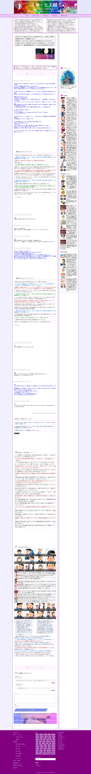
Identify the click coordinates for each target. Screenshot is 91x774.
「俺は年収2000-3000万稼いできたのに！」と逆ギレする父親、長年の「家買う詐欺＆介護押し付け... (33, 636)
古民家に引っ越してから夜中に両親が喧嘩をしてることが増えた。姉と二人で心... (61, 30)
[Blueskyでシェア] (33, 73)
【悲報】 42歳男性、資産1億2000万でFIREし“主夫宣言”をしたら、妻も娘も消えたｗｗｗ (32, 183)
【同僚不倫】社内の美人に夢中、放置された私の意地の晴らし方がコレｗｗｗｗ (30, 319)
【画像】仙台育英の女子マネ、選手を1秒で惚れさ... (45, 628)
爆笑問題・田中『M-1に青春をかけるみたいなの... (24, 623)
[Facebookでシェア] (36, 73)
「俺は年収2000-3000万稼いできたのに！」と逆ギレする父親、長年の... (27, 30)
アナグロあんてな (61, 744)
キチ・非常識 (17, 433)
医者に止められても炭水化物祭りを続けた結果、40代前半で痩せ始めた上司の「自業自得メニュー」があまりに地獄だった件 (35, 526)
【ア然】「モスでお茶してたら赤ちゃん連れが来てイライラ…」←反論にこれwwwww (31, 317)
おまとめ (60, 735)
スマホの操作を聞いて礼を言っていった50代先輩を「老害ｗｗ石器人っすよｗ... (61, 32)
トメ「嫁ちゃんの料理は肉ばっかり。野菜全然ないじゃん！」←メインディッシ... (28, 22)
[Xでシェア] (27, 73)
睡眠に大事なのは (18, 162)
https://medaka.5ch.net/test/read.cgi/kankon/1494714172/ (45, 413)
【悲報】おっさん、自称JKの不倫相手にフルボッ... (45, 620)
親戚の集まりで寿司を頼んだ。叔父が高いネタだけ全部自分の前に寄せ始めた (61, 22)
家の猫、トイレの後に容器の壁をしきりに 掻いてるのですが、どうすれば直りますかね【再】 (33, 321)
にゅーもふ (60, 740)
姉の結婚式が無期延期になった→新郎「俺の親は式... (45, 629)
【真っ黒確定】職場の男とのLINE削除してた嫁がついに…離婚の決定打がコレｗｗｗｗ (31, 164)
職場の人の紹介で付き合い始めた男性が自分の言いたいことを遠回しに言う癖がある (31, 281)
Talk (37, 764)
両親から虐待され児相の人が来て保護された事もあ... (45, 631)
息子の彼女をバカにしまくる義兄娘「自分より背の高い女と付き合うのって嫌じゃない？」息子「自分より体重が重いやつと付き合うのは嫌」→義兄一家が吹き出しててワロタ (35, 470)
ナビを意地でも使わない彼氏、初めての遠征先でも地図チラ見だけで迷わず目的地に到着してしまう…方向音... (34, 647)
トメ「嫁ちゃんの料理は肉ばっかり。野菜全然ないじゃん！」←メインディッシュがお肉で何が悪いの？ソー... (34, 639)
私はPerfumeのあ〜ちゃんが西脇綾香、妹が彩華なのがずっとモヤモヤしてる (29, 641)
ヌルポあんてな (61, 746)
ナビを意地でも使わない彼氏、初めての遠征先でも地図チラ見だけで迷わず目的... (28, 32)
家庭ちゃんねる (61, 749)
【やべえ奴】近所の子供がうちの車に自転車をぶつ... (45, 625)
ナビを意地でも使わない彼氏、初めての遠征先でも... (24, 629)
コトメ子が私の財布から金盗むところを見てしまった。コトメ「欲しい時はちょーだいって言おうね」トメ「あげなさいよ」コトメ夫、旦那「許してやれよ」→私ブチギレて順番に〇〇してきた (35, 463)
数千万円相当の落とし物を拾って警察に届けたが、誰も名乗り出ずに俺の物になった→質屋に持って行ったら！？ (35, 496)
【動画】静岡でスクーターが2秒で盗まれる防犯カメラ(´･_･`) (58, 26)
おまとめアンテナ (61, 736)
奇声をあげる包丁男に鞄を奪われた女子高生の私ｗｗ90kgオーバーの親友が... (28, 26)
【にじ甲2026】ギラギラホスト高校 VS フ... (44, 623)
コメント (16, 693)
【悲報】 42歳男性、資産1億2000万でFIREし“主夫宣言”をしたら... (26, 23)
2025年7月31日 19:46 (19, 685)
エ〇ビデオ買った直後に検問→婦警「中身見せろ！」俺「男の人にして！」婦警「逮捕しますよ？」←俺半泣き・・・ (35, 459)
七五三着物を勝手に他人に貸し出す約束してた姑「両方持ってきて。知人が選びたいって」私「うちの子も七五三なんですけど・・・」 (35, 485)
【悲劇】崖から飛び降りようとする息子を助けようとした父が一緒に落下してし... (61, 25)
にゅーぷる (60, 739)
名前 (15, 704)
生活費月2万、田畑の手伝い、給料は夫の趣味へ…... (24, 625)
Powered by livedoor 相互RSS (20, 47)
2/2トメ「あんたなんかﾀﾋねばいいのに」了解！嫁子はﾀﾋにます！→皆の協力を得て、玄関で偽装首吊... (33, 650)
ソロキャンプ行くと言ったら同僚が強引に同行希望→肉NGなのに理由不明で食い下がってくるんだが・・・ (35, 507)
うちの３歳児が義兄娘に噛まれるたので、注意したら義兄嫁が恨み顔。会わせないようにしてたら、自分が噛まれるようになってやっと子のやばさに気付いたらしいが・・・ (35, 482)
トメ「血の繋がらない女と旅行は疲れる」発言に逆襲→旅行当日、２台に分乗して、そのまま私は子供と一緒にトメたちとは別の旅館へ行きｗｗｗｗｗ (35, 456)
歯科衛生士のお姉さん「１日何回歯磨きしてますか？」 (26, 38)
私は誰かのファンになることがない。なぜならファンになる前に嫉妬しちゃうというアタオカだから (34, 40)
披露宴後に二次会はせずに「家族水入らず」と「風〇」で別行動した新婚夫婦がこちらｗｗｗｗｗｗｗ (35, 519)
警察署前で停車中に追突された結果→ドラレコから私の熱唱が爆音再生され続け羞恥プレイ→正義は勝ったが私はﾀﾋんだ (35, 522)
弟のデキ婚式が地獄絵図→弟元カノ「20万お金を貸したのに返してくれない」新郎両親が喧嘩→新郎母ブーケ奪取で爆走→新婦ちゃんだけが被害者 (35, 500)
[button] (76, 92)
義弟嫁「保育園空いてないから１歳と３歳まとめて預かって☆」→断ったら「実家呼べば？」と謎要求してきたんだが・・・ (35, 511)
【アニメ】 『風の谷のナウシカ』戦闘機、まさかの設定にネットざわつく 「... (61, 23)
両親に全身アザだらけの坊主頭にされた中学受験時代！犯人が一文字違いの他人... (28, 29)
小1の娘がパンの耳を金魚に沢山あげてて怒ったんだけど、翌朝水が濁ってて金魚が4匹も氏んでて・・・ (35, 155)
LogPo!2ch (60, 734)
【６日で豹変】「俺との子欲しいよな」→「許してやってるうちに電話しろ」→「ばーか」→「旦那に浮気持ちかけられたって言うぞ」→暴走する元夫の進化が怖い (35, 493)
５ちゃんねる (39, 765)
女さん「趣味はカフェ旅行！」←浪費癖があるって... (24, 624)
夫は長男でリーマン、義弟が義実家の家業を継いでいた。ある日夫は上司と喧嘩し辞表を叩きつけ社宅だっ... (35, 45)
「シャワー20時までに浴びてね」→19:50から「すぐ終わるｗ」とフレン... (27, 25)
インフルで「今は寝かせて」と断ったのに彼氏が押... (45, 630)
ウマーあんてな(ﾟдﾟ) (62, 745)
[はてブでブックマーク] (40, 73)
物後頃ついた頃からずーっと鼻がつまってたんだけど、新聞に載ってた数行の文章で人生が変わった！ (33, 642)
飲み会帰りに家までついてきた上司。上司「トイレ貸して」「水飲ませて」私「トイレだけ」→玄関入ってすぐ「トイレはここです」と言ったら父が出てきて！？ (35, 467)
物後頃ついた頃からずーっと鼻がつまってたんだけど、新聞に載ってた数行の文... (61, 29)
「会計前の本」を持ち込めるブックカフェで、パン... (24, 631)
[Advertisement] (25, 56)
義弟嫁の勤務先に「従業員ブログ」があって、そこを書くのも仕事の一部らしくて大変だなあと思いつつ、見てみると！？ (35, 515)
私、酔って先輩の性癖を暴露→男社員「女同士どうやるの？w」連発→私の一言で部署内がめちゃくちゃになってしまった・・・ (35, 504)
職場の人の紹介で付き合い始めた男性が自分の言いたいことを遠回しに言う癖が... (61, 19)
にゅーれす (60, 741)
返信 (53, 682)
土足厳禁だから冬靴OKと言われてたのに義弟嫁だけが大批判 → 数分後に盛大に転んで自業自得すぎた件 (35, 474)
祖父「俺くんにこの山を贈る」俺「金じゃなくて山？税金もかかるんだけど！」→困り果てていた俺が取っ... (35, 36)
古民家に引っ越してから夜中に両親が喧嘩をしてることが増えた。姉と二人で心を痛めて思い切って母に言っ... (34, 644)
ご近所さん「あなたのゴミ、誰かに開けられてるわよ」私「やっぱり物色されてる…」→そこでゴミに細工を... (34, 655)
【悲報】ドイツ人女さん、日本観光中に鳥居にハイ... (24, 620)
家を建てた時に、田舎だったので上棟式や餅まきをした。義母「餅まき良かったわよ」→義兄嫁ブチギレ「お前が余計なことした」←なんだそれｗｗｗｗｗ (35, 489)
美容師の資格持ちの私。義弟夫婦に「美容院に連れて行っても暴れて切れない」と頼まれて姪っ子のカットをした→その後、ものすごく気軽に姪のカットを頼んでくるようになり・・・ (35, 478)
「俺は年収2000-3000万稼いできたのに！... (23, 628)
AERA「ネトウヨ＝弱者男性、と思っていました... (45, 624)
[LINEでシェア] (43, 73)
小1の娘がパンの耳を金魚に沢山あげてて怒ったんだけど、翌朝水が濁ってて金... (28, 19)
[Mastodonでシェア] (30, 73)
